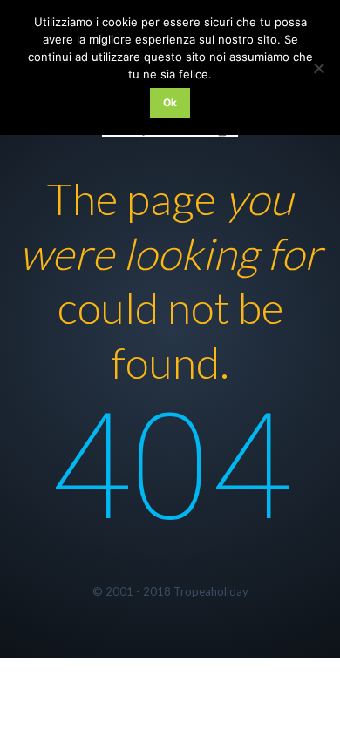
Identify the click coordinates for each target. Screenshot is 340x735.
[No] (318, 68)
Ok (170, 102)
